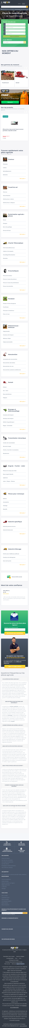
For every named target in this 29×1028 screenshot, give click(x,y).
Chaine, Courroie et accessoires (10, 450)
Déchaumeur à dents (8, 199)
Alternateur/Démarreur (9, 247)
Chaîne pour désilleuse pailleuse (11, 553)
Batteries (5, 174)
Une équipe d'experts (6, 901)
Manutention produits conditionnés (12, 369)
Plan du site (7, 963)
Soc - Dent (5, 390)
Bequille (5, 509)
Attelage (5, 505)
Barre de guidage (7, 227)
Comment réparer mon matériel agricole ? (12, 725)
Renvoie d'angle (7, 446)
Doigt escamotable (7, 342)
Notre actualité (5, 899)
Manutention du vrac (8, 366)
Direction (5, 258)
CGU (16, 958)
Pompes (5, 223)
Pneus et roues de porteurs (10, 279)
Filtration (5, 164)
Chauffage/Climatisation (9, 254)
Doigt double (6, 331)
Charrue (5, 192)
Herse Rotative (6, 195)
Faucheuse (5, 307)
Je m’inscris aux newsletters (15, 633)
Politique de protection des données (13, 962)
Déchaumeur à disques (9, 202)
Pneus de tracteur (7, 275)
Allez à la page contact (14, 666)
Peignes (5, 397)
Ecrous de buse (7, 230)
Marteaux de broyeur (8, 418)
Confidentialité (9, 958)
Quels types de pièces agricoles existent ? (12, 765)
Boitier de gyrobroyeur (8, 422)
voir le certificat (23, 1025)
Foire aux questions (6, 879)
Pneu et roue (6, 314)
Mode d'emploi (5, 881)
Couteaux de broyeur (8, 335)
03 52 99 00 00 (5, 9)
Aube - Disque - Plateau (9, 481)
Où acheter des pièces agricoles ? (10, 679)
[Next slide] (27, 68)
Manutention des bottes (9, 362)
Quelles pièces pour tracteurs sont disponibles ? (14, 702)
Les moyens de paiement (7, 861)
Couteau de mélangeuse (9, 557)
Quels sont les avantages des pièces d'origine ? (14, 806)
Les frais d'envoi (5, 863)
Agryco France (20, 963)
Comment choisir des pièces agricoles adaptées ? (14, 786)
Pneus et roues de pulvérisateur (11, 282)
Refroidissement (7, 171)
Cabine (5, 167)
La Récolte (4, 886)
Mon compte (5, 895)
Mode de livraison (6, 858)
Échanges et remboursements (9, 865)
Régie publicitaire (6, 884)
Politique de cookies (13, 960)
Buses (4, 219)
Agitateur (5, 477)
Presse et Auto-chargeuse (9, 303)
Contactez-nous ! (6, 897)
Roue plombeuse (7, 394)
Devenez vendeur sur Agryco (8, 883)
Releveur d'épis (7, 338)
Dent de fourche (7, 561)
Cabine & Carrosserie (8, 251)
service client (17, 9)
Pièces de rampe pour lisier (10, 470)
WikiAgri (4, 888)
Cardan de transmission (9, 442)
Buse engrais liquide (8, 474)
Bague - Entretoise (7, 425)
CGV (20, 958)
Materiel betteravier (8, 530)
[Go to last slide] (25, 68)
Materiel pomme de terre (9, 526)
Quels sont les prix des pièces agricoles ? (12, 746)
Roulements (6, 453)
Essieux (5, 498)
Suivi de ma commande (7, 860)
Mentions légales (20, 956)
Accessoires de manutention (10, 359)
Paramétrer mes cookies (9, 956)
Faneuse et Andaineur (8, 310)
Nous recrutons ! (5, 904)
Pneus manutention (8, 286)
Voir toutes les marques (7, 867)
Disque (5, 387)
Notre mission (5, 902)
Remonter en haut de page (14, 837)
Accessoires (6, 502)
